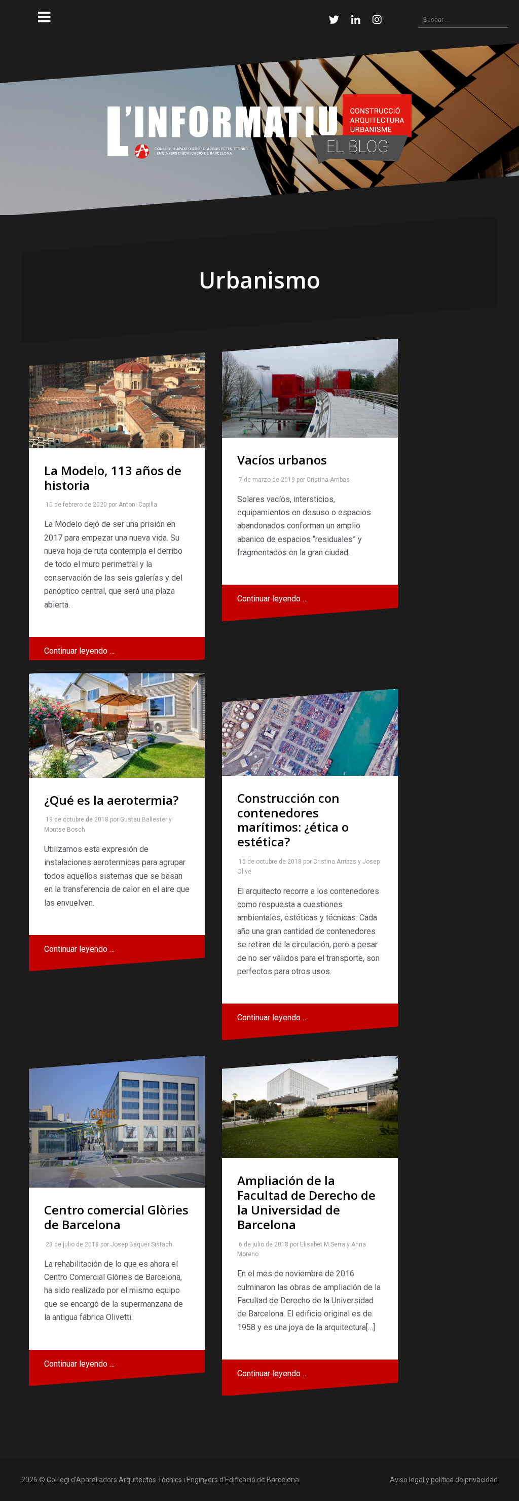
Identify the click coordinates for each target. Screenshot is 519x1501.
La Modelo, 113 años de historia (112, 477)
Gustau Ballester (141, 819)
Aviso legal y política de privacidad (444, 1480)
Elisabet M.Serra (320, 1244)
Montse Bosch (62, 829)
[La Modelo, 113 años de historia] (117, 400)
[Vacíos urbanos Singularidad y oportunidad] (310, 388)
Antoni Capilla (136, 504)
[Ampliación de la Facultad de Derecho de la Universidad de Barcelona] (310, 1107)
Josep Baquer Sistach (139, 1244)
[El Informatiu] (259, 129)
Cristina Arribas (326, 479)
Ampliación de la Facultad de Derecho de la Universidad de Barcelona (306, 1202)
